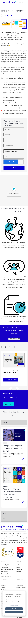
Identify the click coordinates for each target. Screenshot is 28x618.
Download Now (14, 339)
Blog (4, 443)
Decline (14, 612)
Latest (5, 422)
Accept (14, 608)
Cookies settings (14, 605)
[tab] (14, 422)
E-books (5, 519)
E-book (5, 486)
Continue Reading (10, 380)
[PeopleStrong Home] (9, 2)
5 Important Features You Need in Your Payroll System (14, 371)
